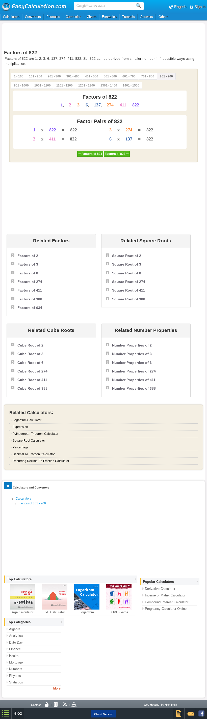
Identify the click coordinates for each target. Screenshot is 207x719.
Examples (109, 17)
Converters (33, 17)
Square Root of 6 (126, 273)
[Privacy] (47, 704)
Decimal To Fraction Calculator (34, 454)
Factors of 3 (27, 264)
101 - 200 (35, 76)
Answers (146, 17)
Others (163, 17)
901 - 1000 (21, 85)
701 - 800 (147, 76)
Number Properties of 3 (132, 354)
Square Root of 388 (128, 299)
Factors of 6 (27, 273)
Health (13, 656)
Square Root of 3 (126, 264)
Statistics (16, 682)
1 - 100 (18, 76)
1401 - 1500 (131, 85)
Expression (20, 427)
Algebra (14, 629)
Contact (36, 704)
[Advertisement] (103, 35)
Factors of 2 (27, 256)
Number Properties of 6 (132, 363)
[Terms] (56, 704)
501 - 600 (110, 76)
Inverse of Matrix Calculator (165, 595)
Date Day (16, 642)
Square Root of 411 (128, 290)
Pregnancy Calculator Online (166, 609)
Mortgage (16, 662)
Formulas (53, 17)
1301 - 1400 (108, 85)
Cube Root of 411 (32, 380)
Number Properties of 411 (134, 380)
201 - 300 (54, 76)
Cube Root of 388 (32, 388)
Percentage (21, 447)
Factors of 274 (29, 282)
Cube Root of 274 (32, 371)
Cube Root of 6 (30, 363)
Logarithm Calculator (27, 420)
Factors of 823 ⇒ (117, 154)
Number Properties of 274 (134, 371)
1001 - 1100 (42, 85)
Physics (15, 676)
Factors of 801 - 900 (32, 503)
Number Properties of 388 (134, 388)
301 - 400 (73, 76)
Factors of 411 (29, 290)
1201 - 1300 (86, 85)
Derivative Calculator (160, 589)
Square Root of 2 (126, 256)
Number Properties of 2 (132, 345)
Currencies (73, 17)
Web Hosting (151, 704)
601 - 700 (129, 76)
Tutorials (128, 17)
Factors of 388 (29, 299)
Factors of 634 (29, 308)
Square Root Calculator (29, 440)
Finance (15, 649)
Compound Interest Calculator (166, 602)
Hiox (17, 713)
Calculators (11, 17)
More (57, 688)
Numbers (15, 669)
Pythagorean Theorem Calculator (35, 434)
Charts (91, 17)
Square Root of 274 (128, 282)
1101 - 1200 (64, 85)
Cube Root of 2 (30, 345)
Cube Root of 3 (30, 354)
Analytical (16, 636)
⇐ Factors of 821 (90, 154)
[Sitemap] (74, 704)
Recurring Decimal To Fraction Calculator (41, 461)
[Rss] (65, 704)
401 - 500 (91, 76)
